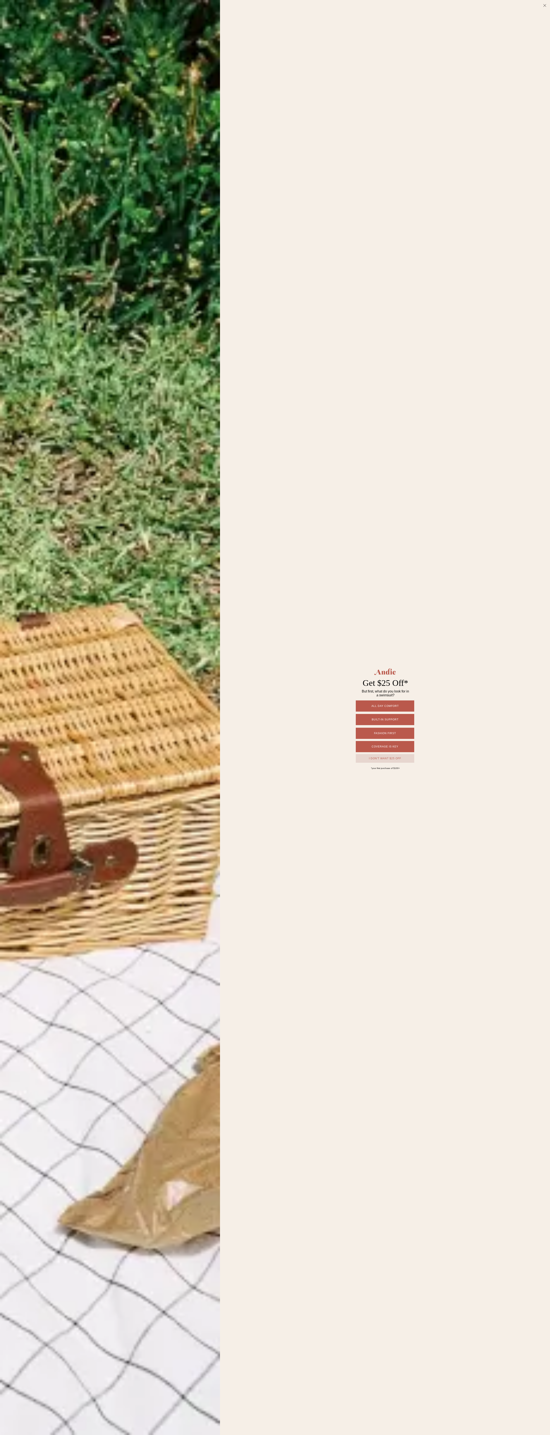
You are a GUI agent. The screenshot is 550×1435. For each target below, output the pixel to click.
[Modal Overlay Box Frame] (275, 717)
